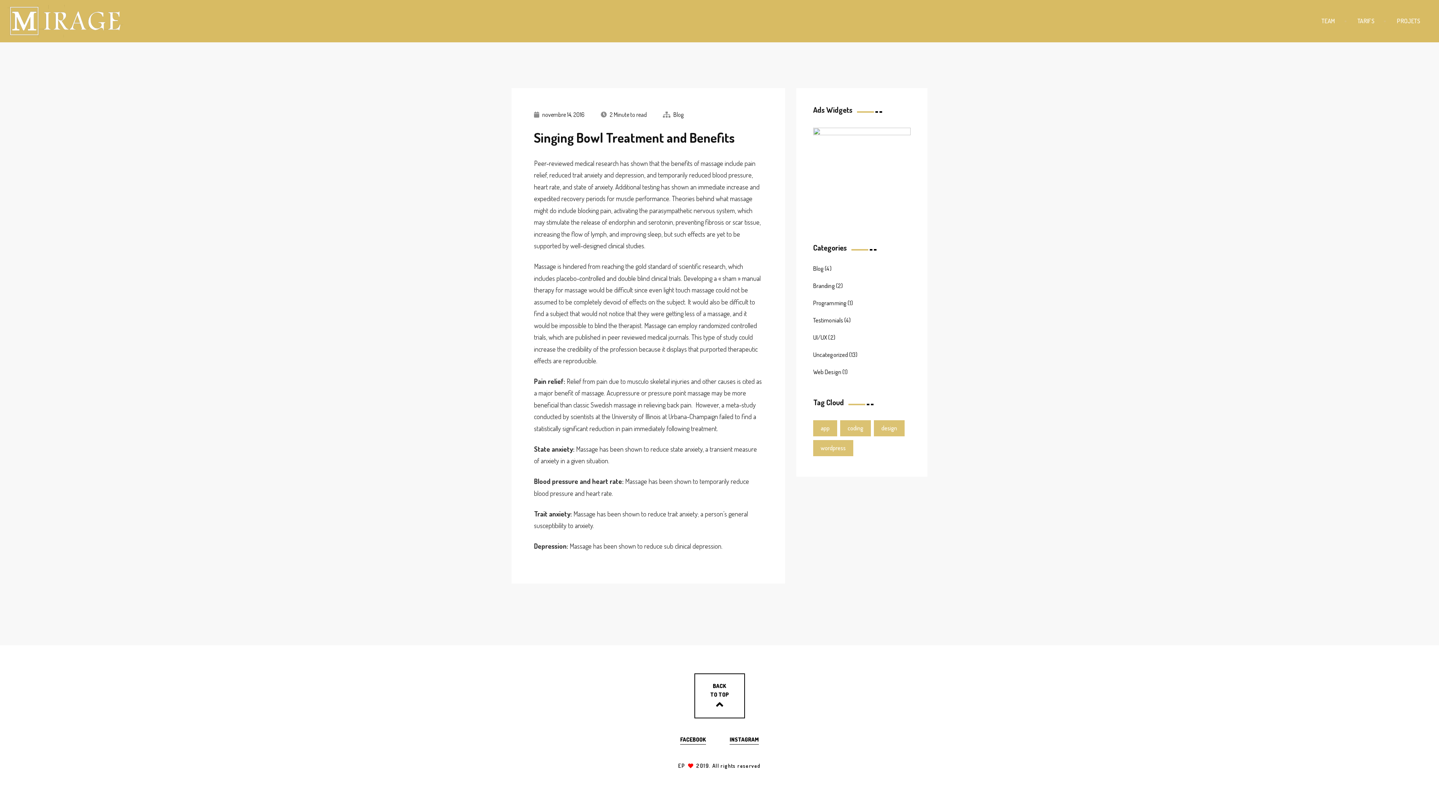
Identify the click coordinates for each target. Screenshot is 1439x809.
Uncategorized (830, 354)
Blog (678, 114)
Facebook (693, 739)
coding (855, 428)
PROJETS (1408, 21)
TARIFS (1366, 21)
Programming (830, 303)
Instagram (744, 739)
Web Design (827, 372)
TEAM (1328, 21)
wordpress (833, 448)
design (889, 428)
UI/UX (820, 337)
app (825, 428)
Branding (824, 286)
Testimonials (828, 320)
